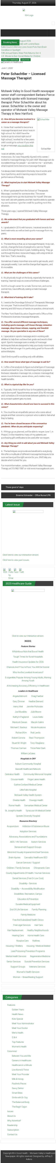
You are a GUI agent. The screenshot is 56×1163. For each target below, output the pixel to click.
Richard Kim (21, 732)
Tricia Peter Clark (37, 748)
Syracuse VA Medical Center (38, 810)
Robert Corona (18, 738)
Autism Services (38, 842)
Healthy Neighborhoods (38, 930)
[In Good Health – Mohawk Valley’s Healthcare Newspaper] (5, 33)
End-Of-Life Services (19, 909)
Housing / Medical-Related (38, 946)
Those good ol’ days (15, 487)
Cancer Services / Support (28, 863)
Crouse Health (17, 779)
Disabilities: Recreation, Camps (28, 894)
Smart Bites (17, 1093)
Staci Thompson (36, 738)
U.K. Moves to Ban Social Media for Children (20, 56)
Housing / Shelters (14, 946)
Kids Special (17, 1019)
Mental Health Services (16, 956)
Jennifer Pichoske (35, 706)
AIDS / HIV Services (18, 842)
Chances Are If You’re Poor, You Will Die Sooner (28, 667)
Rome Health (14, 805)
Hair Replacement (15, 930)
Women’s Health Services (28, 972)
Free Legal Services (22, 925)
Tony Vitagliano (37, 743)
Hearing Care (18, 935)
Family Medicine (28, 915)
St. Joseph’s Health (13, 810)
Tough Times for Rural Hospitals (28, 657)
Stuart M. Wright (19, 743)
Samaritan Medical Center (35, 805)
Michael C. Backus (18, 727)
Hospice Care (22, 941)
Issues (10, 1111)
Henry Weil (18, 706)
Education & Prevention (28, 899)
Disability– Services (28, 883)
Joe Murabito (21, 712)
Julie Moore (36, 712)
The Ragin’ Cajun (19, 1107)
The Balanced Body (20, 1102)
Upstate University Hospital (28, 816)
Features (11, 1005)
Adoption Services (28, 831)
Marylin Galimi (37, 722)
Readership (12, 1125)
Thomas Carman (18, 748)
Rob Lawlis (35, 732)
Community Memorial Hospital (37, 774)
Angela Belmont (20, 696)
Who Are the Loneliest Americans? (28, 672)
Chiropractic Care (42, 868)
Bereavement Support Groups (28, 847)
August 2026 (25, 41)
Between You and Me (21, 1056)
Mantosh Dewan (19, 722)
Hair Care (38, 925)
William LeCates (28, 753)
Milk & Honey (18, 1079)
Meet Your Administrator (23, 1023)
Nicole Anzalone (38, 727)
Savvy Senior (18, 1088)
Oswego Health (36, 800)
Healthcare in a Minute (22, 1065)
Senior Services (14, 961)
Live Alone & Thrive (20, 1070)
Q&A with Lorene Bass (29, 44)
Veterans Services (37, 967)
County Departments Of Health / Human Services (28, 873)
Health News (17, 1014)
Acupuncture (13, 826)
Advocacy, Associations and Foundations (28, 837)
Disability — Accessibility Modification (28, 889)
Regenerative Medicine (40, 956)
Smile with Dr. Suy (20, 1097)
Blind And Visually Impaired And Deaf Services (28, 852)
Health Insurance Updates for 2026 (28, 662)
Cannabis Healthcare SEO (35, 857)
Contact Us (12, 1134)
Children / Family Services (18, 868)
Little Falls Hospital (28, 790)
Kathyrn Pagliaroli (21, 717)
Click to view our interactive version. (28, 636)
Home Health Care (36, 935)
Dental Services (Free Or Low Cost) (28, 878)
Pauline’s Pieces (19, 1083)
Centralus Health (12, 774)
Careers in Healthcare (10, 60)
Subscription (13, 1130)
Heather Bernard (36, 701)
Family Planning (39, 909)
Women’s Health (19, 1047)
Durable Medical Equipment (28, 904)
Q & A (14, 1037)
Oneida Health (19, 800)
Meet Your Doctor (20, 1028)
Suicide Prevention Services (37, 961)
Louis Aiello (38, 717)
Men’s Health (17, 1033)
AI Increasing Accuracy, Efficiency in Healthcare (28, 686)
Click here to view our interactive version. (21, 555)
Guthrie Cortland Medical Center (28, 784)
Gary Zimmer (19, 701)
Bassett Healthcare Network (28, 769)
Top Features (18, 1042)
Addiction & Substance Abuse (35, 826)
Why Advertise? (14, 1120)
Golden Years (18, 1010)
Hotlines (36, 941)
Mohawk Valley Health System (28, 795)
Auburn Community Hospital (28, 764)
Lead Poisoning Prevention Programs (28, 951)
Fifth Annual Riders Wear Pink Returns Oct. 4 (21, 53)
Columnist (25, 60)
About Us (11, 1116)
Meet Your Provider (20, 1074)
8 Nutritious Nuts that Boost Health (28, 651)
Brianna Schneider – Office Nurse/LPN (33, 495)
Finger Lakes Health (36, 779)
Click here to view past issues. (16, 560)
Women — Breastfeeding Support (28, 977)
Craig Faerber (37, 696)
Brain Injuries (14, 857)
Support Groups (18, 967)
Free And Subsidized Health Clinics (28, 920)
